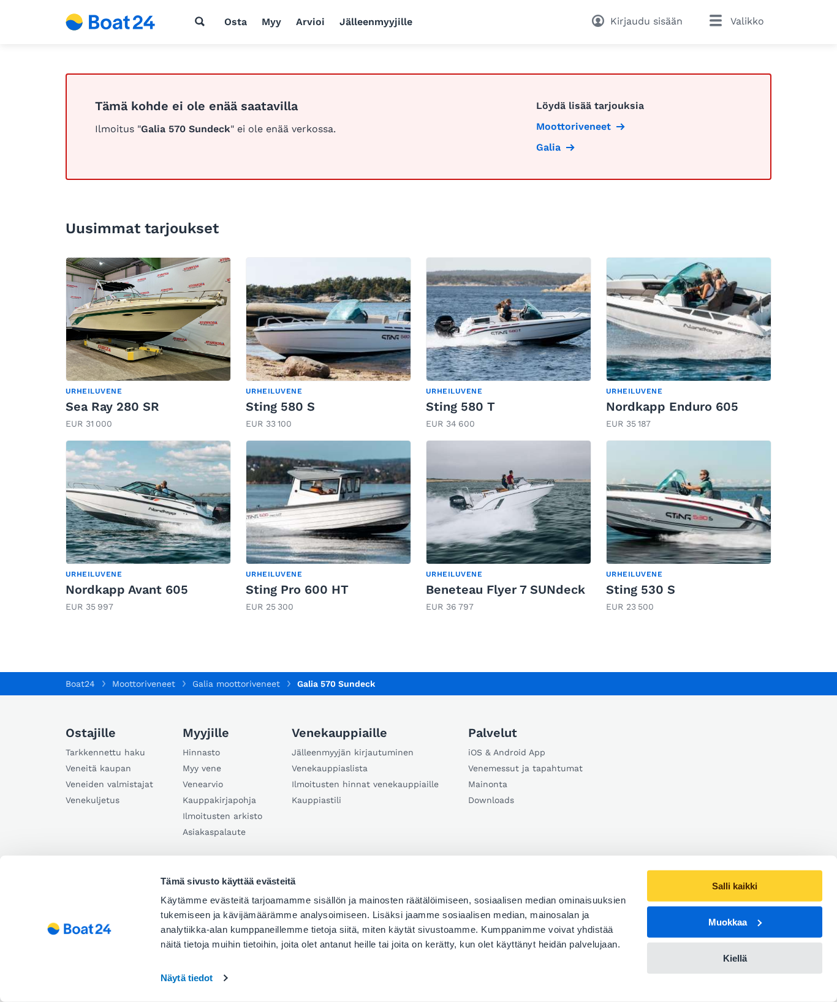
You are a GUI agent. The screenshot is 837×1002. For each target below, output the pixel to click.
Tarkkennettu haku (105, 752)
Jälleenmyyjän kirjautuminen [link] (353, 752)
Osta (235, 22)
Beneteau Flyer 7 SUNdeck (505, 589)
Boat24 (80, 684)
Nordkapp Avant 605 (127, 589)
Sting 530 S (640, 589)
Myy (271, 22)
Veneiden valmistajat (109, 784)
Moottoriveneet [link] (573, 126)
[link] (148, 343)
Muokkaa (727, 922)
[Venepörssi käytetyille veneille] (111, 22)
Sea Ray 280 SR (112, 406)
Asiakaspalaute (214, 832)
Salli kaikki (734, 886)
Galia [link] (548, 147)
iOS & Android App (506, 752)
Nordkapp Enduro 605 (672, 406)
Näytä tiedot (187, 978)
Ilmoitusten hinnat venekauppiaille (365, 784)
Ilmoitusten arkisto (222, 816)
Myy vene (202, 768)
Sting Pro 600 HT (297, 589)
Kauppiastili (316, 800)
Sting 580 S (280, 406)
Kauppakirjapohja (219, 800)
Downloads (491, 800)
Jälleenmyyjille (375, 22)
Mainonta (487, 784)
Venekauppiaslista (330, 768)
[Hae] (202, 21)
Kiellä (735, 957)
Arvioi (310, 22)
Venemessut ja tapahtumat (525, 768)
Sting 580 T (460, 406)
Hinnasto (201, 752)
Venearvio (203, 784)
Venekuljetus (92, 800)
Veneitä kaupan (98, 768)
